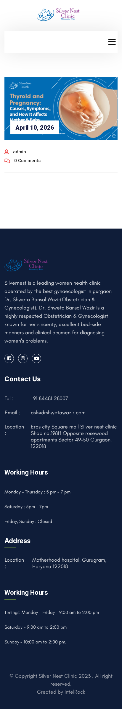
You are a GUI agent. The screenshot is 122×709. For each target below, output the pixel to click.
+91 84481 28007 (49, 398)
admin (19, 151)
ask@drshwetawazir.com (58, 412)
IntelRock (75, 692)
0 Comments (27, 160)
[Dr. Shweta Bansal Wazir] (59, 13)
